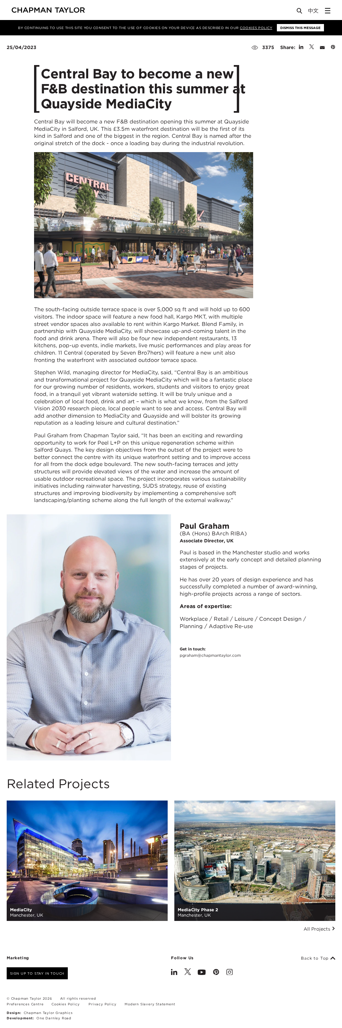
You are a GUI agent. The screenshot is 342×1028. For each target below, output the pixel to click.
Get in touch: (210, 652)
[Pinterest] (216, 973)
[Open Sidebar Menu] (327, 10)
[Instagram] (229, 973)
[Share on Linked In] (301, 47)
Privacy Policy (102, 1004)
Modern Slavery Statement (150, 1004)
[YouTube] (202, 973)
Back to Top (315, 958)
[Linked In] (174, 973)
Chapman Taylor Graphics (48, 1013)
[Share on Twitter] (311, 47)
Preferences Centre (25, 1004)
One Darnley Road (53, 1018)
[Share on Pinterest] (333, 47)
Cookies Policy (256, 28)
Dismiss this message (300, 28)
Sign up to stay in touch (37, 973)
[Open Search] (300, 12)
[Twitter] (187, 973)
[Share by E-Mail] (322, 47)
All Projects (318, 929)
